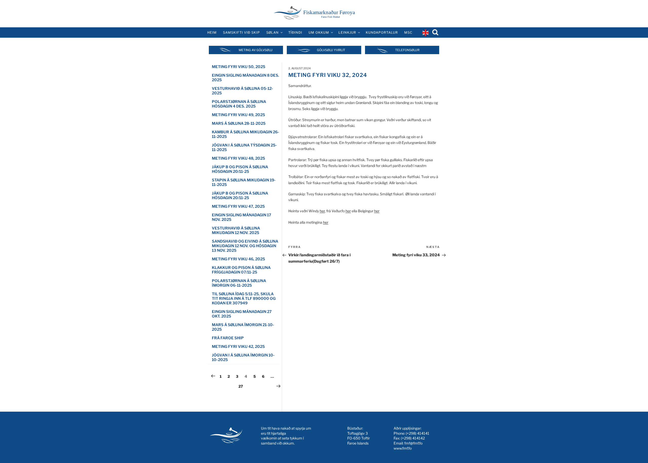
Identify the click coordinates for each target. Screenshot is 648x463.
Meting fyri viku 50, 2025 (238, 67)
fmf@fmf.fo (413, 443)
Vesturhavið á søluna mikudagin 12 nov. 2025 (236, 230)
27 (242, 386)
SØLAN (272, 32)
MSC (408, 32)
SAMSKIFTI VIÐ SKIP (241, 32)
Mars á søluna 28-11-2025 (239, 123)
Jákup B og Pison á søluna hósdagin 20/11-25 (240, 169)
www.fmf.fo (403, 448)
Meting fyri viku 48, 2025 (238, 158)
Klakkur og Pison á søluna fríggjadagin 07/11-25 (241, 270)
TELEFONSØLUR (407, 50)
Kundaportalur (382, 32)
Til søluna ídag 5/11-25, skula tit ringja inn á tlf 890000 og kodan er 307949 (244, 298)
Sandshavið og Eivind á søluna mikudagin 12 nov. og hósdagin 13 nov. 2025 (245, 246)
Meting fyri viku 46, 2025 (238, 259)
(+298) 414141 (417, 433)
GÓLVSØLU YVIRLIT (331, 50)
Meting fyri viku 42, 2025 (238, 346)
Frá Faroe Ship (228, 338)
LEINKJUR (347, 32)
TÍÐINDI (295, 32)
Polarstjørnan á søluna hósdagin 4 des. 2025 (239, 104)
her (322, 211)
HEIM (212, 32)
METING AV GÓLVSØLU (256, 50)
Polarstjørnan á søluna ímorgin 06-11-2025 (239, 283)
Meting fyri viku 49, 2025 (238, 115)
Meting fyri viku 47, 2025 (238, 206)
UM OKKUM (319, 32)
